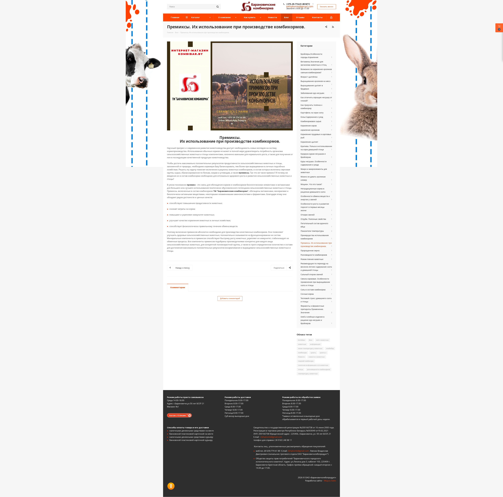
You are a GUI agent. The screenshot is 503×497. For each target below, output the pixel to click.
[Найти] (217, 6)
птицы (300, 369)
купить (313, 352)
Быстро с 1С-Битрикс (177, 415)
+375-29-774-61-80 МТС (298, 4)
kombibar (301, 340)
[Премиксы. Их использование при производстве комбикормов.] (230, 85)
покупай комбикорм (305, 361)
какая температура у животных (310, 348)
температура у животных (308, 373)
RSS (333, 27)
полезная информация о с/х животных (313, 365)
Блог (310, 340)
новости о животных (317, 357)
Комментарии (177, 287)
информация (315, 344)
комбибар (330, 348)
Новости (301, 357)
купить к (323, 352)
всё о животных (322, 340)
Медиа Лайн (330, 480)
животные (302, 344)
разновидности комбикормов (318, 369)
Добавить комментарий (230, 298)
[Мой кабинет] (331, 17)
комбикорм (302, 352)
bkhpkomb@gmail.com (271, 437)
